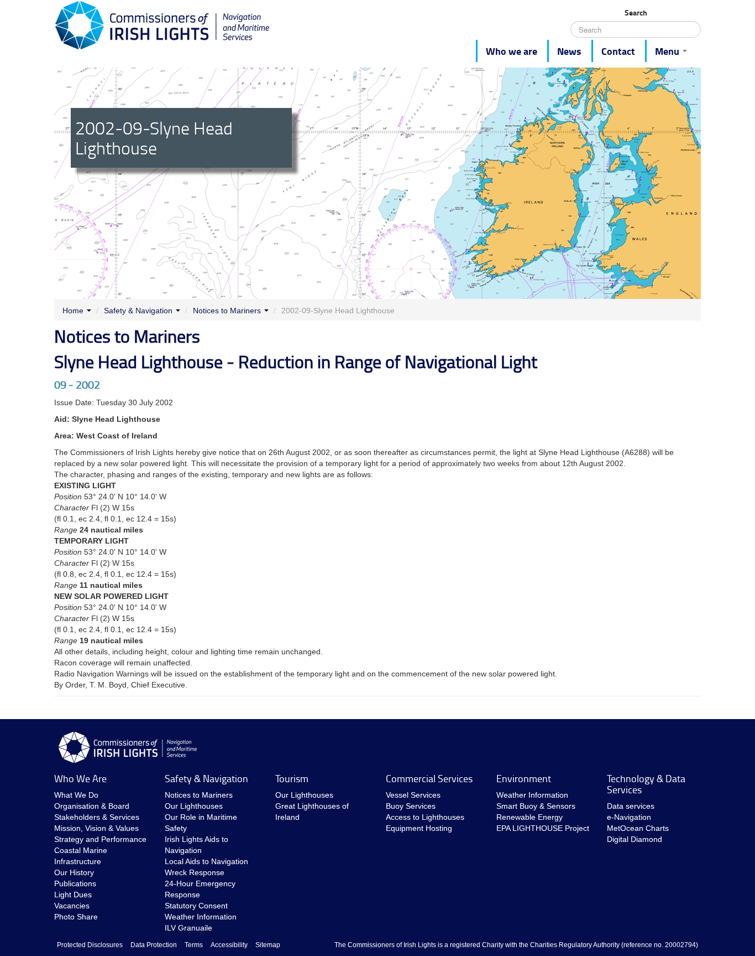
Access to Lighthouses (425, 817)
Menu (668, 51)
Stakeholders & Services (96, 817)
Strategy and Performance (100, 839)
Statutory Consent (196, 905)
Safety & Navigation (138, 310)
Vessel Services (413, 794)
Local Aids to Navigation (206, 861)
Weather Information (201, 916)
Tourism (291, 778)
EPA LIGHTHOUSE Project (542, 828)
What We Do (76, 794)
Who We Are (80, 778)
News (569, 51)
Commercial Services (429, 778)
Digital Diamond (634, 839)
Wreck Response (194, 872)
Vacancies (72, 905)
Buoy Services (411, 806)
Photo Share (76, 916)
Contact (618, 51)
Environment (523, 778)
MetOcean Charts (638, 828)
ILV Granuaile (188, 927)
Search (636, 12)
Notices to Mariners (227, 310)
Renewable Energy (529, 817)
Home (72, 310)
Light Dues (73, 894)
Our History (74, 872)
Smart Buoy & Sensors (535, 806)
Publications (75, 883)
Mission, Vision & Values (96, 828)
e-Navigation (629, 817)
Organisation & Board (91, 806)
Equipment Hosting (419, 828)
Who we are (511, 51)
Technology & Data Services (646, 784)
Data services (630, 806)
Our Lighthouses (194, 806)
